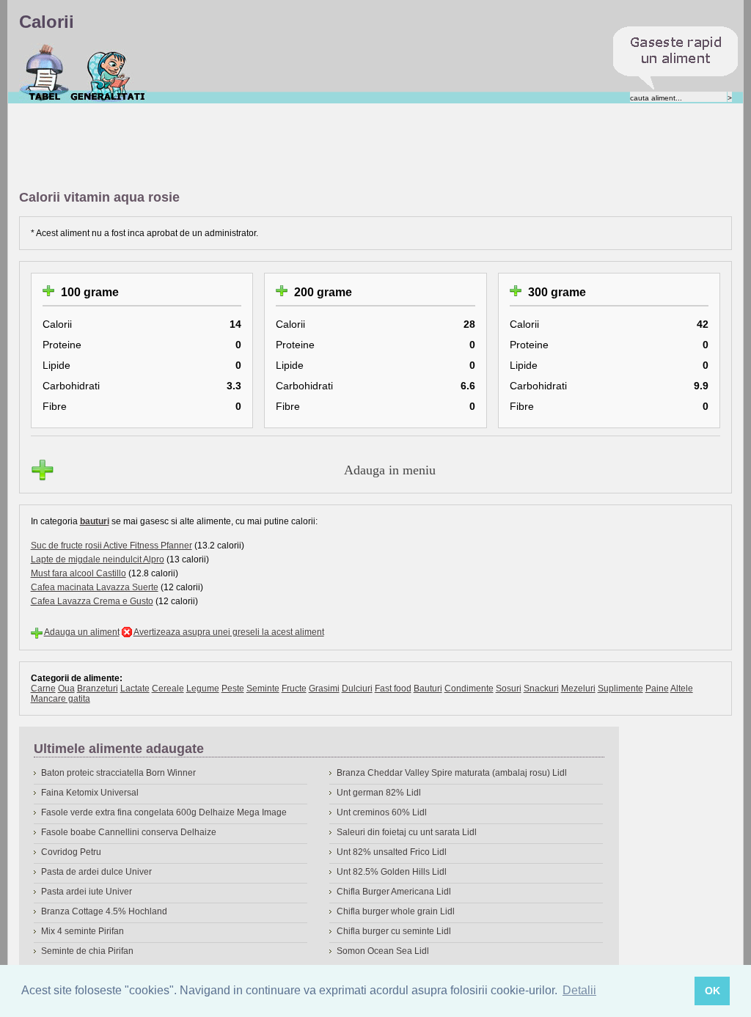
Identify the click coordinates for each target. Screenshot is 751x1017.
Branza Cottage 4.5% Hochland (104, 911)
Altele (681, 688)
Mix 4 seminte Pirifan (82, 931)
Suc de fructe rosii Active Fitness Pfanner (111, 545)
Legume (202, 688)
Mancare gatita (60, 699)
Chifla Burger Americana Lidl (394, 891)
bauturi (94, 521)
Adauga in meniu (390, 470)
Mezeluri (578, 688)
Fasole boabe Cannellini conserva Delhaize (128, 832)
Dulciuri (357, 688)
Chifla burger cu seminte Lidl (394, 931)
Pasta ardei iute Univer (86, 891)
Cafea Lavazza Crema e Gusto (92, 601)
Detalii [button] (579, 990)
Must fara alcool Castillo (78, 573)
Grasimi (324, 688)
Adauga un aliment (82, 632)
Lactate (135, 688)
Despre (108, 72)
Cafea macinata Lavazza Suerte (94, 587)
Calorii (44, 72)
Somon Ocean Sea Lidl (383, 951)
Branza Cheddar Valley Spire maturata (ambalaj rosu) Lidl (452, 773)
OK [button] (712, 990)
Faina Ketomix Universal (90, 792)
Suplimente (620, 688)
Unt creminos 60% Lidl (382, 812)
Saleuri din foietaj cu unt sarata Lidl (407, 832)
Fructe (294, 688)
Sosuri (508, 688)
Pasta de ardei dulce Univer (96, 872)
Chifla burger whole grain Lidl (396, 911)
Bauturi (428, 688)
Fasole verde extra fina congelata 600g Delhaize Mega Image (164, 812)
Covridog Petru (71, 852)
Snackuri (541, 688)
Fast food (393, 688)
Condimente (469, 688)
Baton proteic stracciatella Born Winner (118, 773)
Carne (43, 688)
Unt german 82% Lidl (379, 792)
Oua (66, 688)
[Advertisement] (286, 147)
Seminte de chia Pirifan (87, 951)
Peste (232, 688)
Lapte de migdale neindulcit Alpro (97, 559)
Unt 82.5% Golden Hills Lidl (392, 872)
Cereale (168, 688)
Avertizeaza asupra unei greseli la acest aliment (228, 632)
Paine (657, 688)
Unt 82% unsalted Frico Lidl (392, 852)
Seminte (262, 688)
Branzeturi (97, 688)
